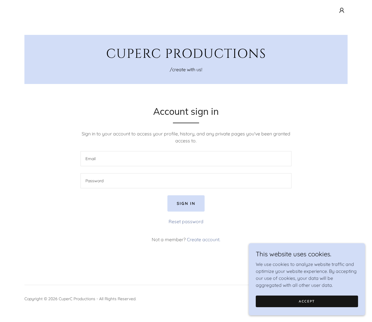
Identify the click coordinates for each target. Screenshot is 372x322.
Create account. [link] (203, 239)
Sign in (186, 203)
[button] (342, 10)
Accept (307, 301)
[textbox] (186, 158)
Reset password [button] (186, 221)
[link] (186, 56)
